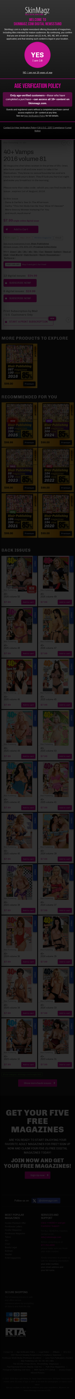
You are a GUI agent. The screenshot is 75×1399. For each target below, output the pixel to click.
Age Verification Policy (34, 116)
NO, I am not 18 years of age (37, 72)
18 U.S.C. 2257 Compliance (51, 127)
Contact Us (8, 127)
